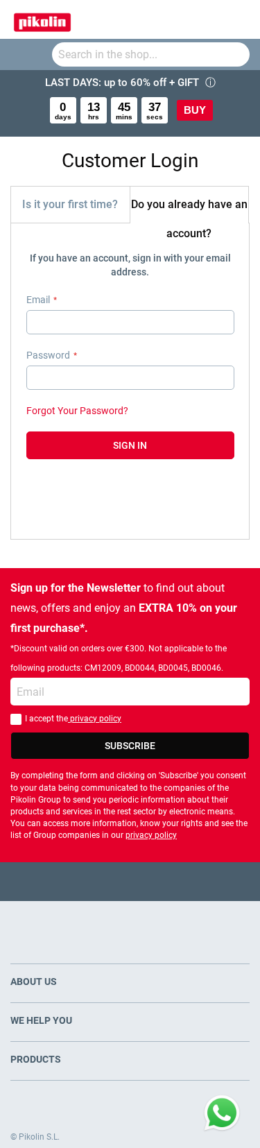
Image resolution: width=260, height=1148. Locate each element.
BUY (195, 110)
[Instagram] (157, 881)
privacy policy (94, 718)
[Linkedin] (184, 881)
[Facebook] (76, 881)
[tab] (70, 204)
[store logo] (42, 19)
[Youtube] (130, 881)
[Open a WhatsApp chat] (222, 1113)
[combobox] (151, 54)
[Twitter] (103, 881)
